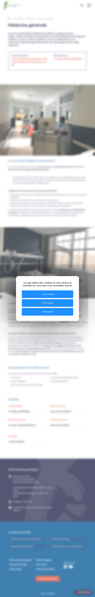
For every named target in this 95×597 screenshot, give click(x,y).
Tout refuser (48, 303)
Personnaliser (47, 312)
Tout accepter (48, 294)
